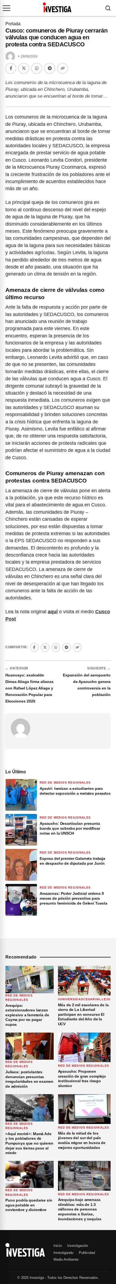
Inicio (57, 1246)
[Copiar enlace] (62, 68)
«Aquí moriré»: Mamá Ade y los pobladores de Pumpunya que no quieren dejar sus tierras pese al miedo (29, 1143)
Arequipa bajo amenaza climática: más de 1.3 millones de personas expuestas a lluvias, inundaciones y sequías (79, 1209)
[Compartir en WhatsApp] (36, 68)
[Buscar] (108, 8)
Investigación (77, 1246)
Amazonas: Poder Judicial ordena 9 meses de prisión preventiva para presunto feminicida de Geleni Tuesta (73, 898)
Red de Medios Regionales (65, 782)
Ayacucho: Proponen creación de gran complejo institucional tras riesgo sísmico (82, 1078)
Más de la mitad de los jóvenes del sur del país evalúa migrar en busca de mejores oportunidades (81, 1140)
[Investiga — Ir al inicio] (57, 7)
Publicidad (87, 1253)
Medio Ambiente (66, 1259)
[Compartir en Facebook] (10, 68)
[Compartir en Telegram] (49, 68)
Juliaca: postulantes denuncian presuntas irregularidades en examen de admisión (29, 1079)
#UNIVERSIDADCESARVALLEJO (84, 999)
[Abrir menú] (6, 8)
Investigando (63, 1253)
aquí (53, 611)
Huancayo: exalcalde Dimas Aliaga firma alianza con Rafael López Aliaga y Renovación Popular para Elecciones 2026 (29, 688)
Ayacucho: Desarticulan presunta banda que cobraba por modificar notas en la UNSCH (70, 828)
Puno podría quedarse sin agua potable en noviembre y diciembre (28, 1205)
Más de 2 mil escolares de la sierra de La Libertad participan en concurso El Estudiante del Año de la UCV (83, 1014)
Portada (13, 23)
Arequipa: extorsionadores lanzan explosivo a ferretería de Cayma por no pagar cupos (27, 1015)
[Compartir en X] (23, 68)
